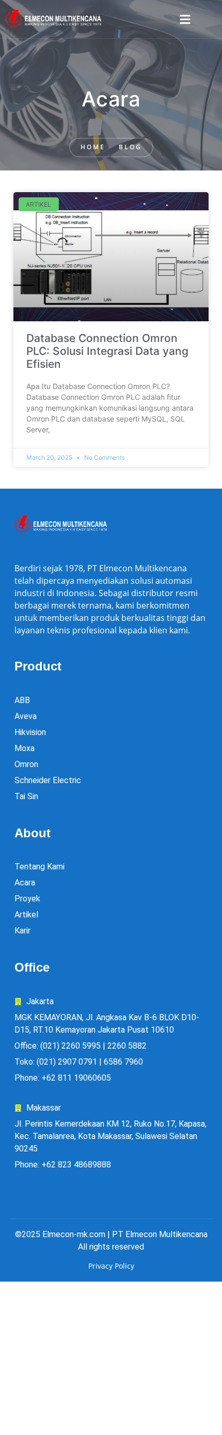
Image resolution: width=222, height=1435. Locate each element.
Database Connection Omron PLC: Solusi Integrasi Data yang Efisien (107, 351)
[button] (185, 19)
